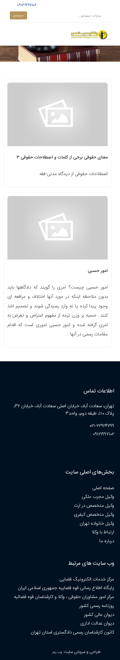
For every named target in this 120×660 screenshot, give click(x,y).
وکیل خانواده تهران (97, 523)
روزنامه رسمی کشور (96, 606)
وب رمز (57, 652)
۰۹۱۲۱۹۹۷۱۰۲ (26, 5)
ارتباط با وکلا (103, 532)
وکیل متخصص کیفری (94, 515)
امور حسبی (98, 271)
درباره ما (106, 541)
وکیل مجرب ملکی (98, 497)
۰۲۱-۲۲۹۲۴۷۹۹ (102, 426)
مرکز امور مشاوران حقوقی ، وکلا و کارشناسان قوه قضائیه (64, 597)
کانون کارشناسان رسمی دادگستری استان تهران (72, 632)
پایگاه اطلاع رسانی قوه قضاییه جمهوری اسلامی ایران (66, 588)
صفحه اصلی (103, 488)
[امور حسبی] (57, 230)
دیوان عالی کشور (99, 615)
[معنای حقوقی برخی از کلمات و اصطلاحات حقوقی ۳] (57, 116)
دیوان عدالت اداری (97, 623)
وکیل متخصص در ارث (94, 506)
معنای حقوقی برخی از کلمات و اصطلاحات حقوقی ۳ (62, 157)
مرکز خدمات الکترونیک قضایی (86, 579)
